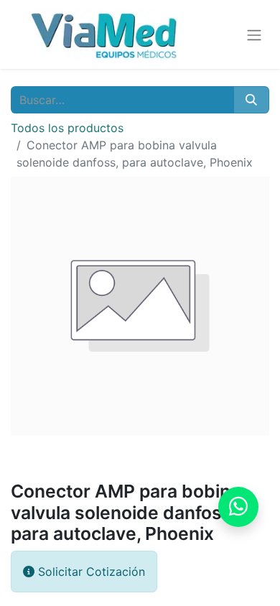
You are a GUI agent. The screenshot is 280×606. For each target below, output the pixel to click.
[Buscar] (251, 99)
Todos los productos (67, 128)
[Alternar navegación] (254, 34)
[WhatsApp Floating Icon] (238, 506)
